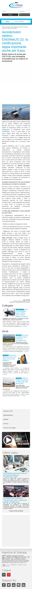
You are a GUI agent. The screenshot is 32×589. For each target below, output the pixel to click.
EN (4, 574)
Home (3, 27)
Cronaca (4, 28)
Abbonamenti (13, 564)
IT (8, 574)
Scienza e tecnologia (12, 28)
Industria (25, 27)
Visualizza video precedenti (16, 511)
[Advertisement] (16, 86)
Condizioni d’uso (6, 566)
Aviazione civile (9, 27)
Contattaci (19, 564)
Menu (7, 21)
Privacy (24, 564)
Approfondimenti (18, 27)
